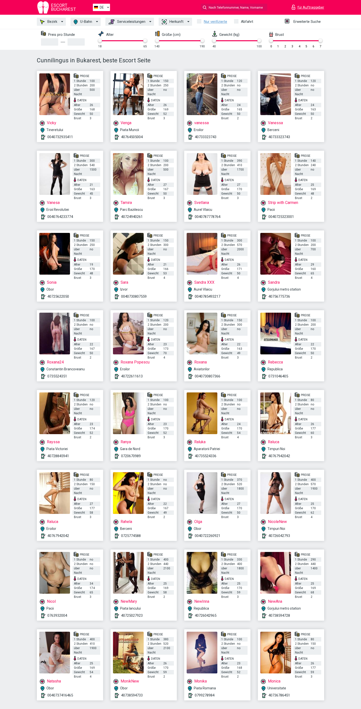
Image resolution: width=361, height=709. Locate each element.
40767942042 (279, 456)
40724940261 (132, 216)
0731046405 (278, 376)
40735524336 (205, 456)
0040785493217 (207, 296)
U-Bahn (85, 21)
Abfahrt (247, 21)
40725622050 (58, 296)
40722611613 (132, 376)
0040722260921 (207, 536)
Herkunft (175, 21)
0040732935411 (60, 137)
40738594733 (132, 695)
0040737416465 (60, 695)
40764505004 (132, 137)
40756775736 (279, 296)
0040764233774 (60, 216)
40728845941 (58, 456)
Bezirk (51, 21)
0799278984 (204, 695)
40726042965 (205, 615)
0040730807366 (207, 376)
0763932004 (57, 615)
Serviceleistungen (130, 21)
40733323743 (205, 137)
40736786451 (279, 695)
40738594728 (279, 615)
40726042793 (279, 536)
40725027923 (132, 615)
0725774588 (131, 536)
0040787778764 (207, 216)
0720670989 (131, 456)
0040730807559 (134, 296)
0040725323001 (281, 216)
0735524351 (57, 376)
